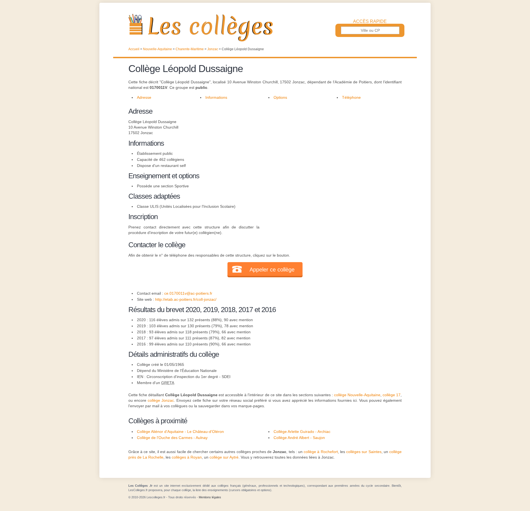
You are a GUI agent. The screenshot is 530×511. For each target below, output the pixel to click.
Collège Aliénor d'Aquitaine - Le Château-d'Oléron (180, 431)
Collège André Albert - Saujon (299, 437)
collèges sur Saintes (363, 451)
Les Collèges (265, 27)
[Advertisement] (330, 144)
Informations (216, 97)
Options (280, 97)
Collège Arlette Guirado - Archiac (302, 431)
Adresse (144, 97)
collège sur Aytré (224, 457)
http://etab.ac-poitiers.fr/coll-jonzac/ (185, 299)
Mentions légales (210, 497)
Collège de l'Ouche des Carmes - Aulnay (172, 437)
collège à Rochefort (321, 451)
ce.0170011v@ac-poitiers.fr (188, 293)
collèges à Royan (187, 457)
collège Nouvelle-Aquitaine (357, 395)
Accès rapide (370, 21)
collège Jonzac (161, 400)
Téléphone (351, 97)
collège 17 (392, 395)
